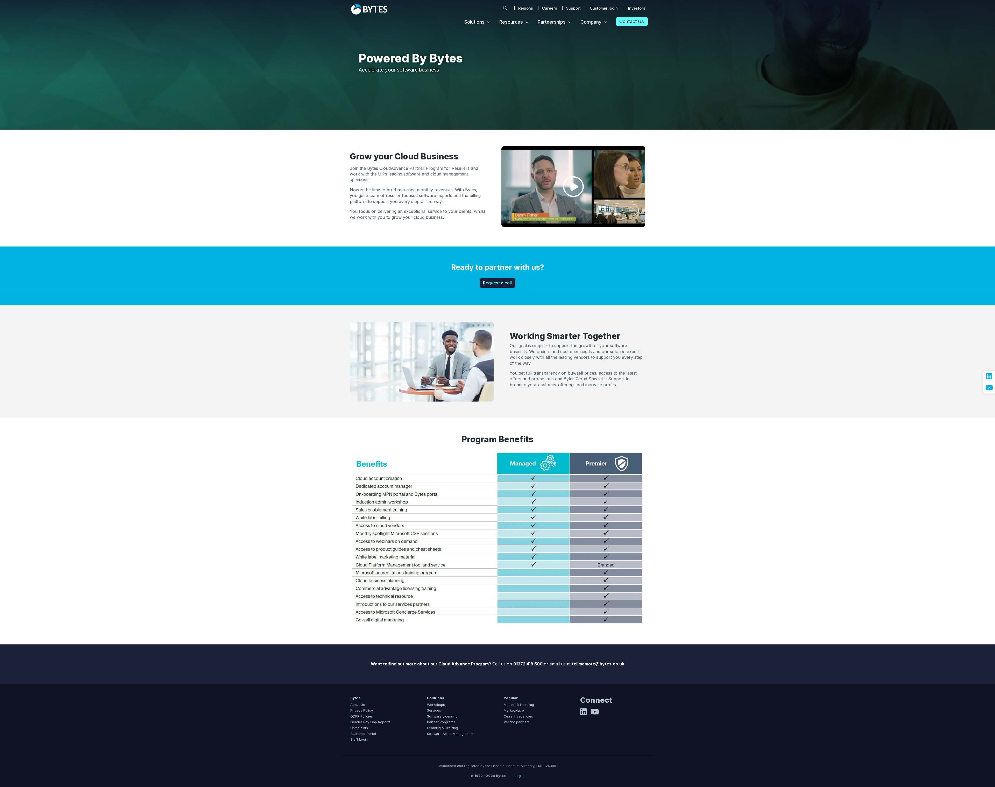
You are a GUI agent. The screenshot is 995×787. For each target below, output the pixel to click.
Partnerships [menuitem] (552, 22)
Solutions (435, 698)
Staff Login (359, 739)
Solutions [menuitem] (474, 22)
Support (573, 8)
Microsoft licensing (519, 705)
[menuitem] (505, 8)
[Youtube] (595, 713)
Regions (525, 8)
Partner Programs (441, 722)
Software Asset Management (450, 734)
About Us (357, 705)
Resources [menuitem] (511, 22)
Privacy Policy (361, 710)
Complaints (359, 728)
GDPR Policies (361, 716)
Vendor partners (517, 722)
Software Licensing (442, 716)
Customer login (604, 8)
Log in (519, 776)
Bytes (355, 698)
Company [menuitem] (590, 22)
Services (434, 710)
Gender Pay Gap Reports (370, 722)
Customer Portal (363, 734)
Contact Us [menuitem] (631, 21)
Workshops (436, 705)
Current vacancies (518, 716)
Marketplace (514, 710)
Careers (549, 8)
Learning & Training (442, 728)
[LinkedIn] (583, 713)
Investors (636, 8)
